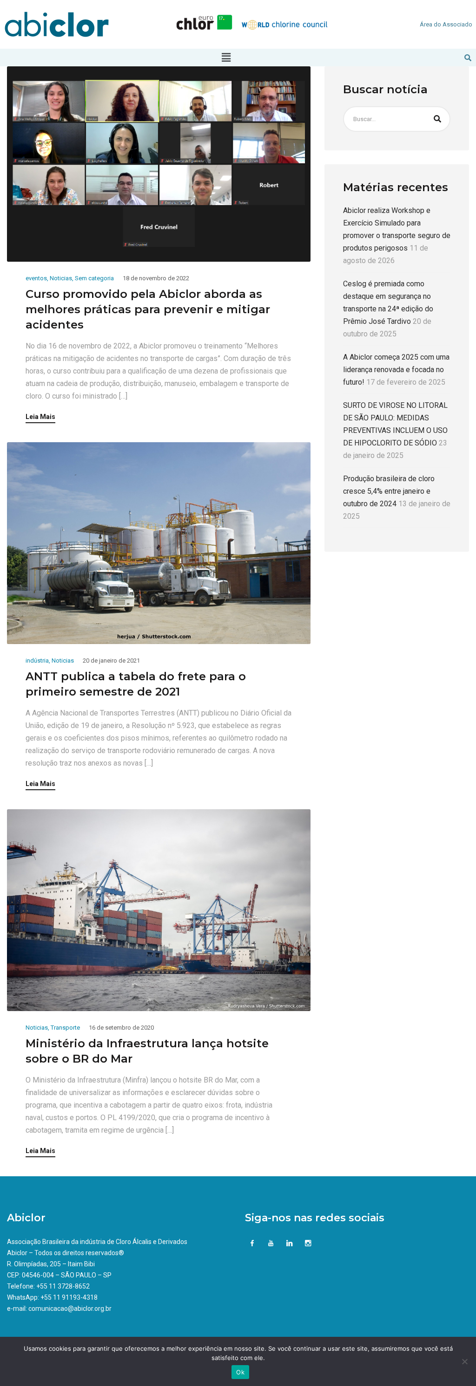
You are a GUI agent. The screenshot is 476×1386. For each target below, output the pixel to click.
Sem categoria (94, 278)
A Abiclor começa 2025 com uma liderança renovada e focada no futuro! (396, 370)
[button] (226, 57)
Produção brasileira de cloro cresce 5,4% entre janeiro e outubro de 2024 (389, 491)
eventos (36, 278)
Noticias (61, 278)
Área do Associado (446, 24)
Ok (240, 1372)
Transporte (65, 1027)
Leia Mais (40, 416)
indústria (37, 660)
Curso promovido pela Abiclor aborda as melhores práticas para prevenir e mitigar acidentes (148, 309)
